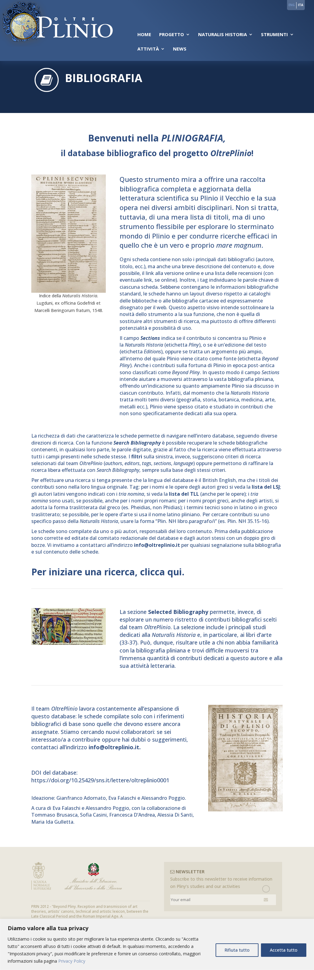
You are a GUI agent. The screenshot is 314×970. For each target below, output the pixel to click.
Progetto (171, 34)
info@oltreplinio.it (157, 545)
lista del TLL (184, 494)
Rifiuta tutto (237, 950)
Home (144, 34)
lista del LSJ (266, 486)
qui (174, 572)
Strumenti (274, 34)
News (179, 49)
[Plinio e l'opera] (68, 291)
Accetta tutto (283, 950)
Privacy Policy (71, 961)
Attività (148, 49)
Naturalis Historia (222, 34)
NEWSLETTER (189, 871)
